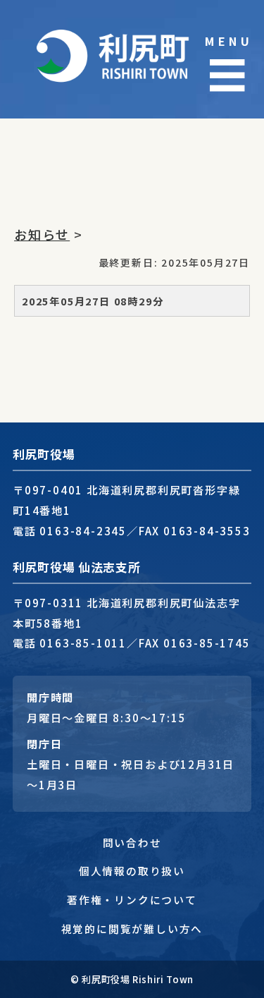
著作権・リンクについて (132, 899)
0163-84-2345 (83, 530)
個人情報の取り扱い (132, 870)
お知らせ (42, 234)
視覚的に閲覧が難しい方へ (132, 928)
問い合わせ (132, 842)
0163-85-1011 (83, 642)
